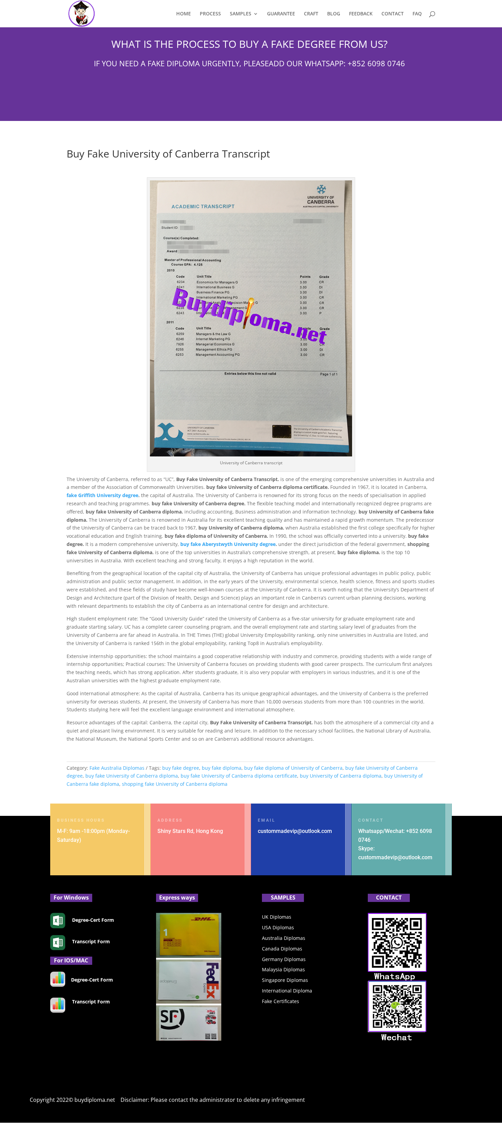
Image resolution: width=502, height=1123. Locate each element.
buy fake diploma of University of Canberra (293, 768)
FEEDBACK (361, 14)
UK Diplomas (276, 917)
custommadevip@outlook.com (295, 831)
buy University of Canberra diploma (340, 775)
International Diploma (287, 990)
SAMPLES (240, 14)
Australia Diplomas (283, 938)
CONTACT (392, 14)
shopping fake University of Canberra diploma (174, 784)
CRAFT (311, 14)
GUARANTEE (281, 14)
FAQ (417, 14)
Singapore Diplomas (285, 980)
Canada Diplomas (282, 948)
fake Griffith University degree (102, 495)
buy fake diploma (221, 768)
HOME (183, 14)
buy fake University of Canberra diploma (131, 775)
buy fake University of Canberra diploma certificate (239, 775)
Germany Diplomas (284, 959)
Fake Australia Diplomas (116, 768)
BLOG (333, 14)
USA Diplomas (278, 927)
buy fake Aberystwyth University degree (228, 544)
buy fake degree (180, 768)
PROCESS (210, 14)
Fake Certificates (280, 1001)
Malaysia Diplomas (283, 969)
